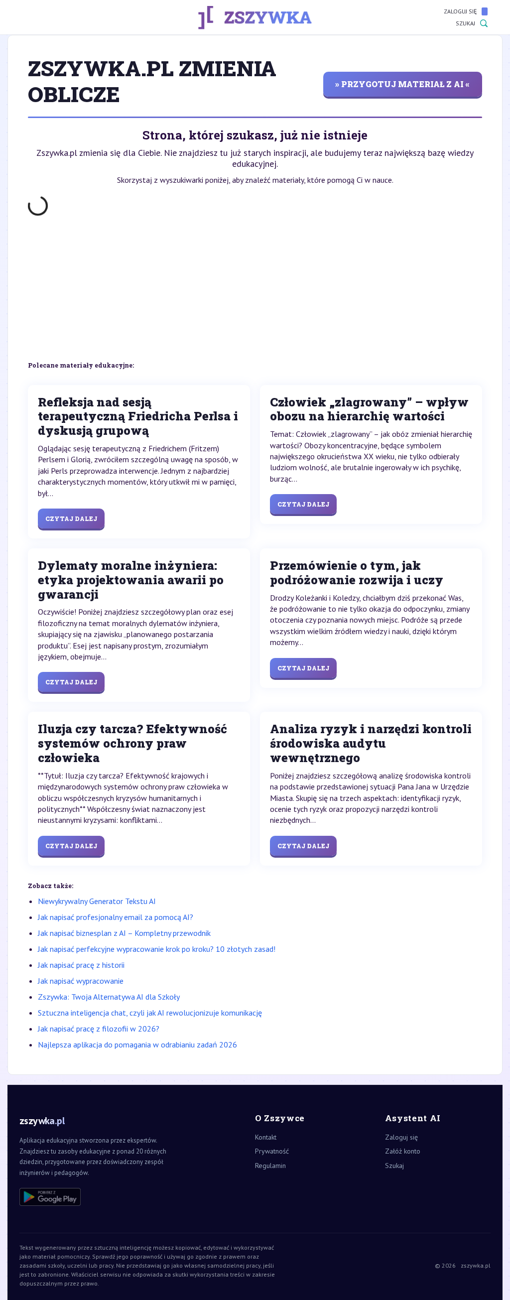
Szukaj (465, 23)
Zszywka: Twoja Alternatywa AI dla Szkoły (109, 997)
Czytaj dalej (71, 518)
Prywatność (272, 1151)
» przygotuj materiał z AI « (402, 84)
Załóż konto (402, 1151)
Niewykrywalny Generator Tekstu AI (97, 901)
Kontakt (265, 1137)
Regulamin (270, 1165)
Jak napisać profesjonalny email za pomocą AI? (115, 917)
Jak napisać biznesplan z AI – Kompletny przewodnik (124, 933)
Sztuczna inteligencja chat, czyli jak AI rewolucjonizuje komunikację (150, 1013)
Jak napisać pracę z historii (81, 965)
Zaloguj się (460, 11)
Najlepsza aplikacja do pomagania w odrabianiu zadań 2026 (137, 1044)
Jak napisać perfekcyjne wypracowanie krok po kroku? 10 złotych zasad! (156, 949)
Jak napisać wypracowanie (81, 981)
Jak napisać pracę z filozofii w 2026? (98, 1029)
